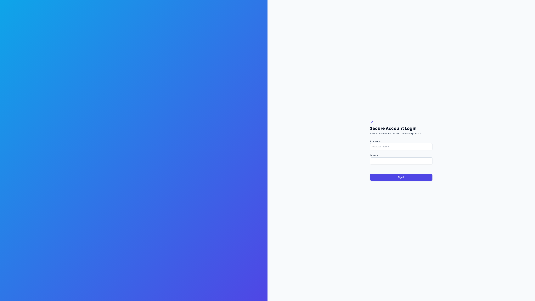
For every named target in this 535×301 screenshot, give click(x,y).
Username (375, 141)
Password (375, 155)
